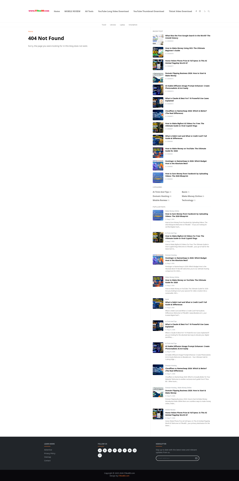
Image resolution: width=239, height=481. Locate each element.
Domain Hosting (171, 255)
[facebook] (196, 11)
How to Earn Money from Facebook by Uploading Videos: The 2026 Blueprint (186, 174)
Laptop (122, 25)
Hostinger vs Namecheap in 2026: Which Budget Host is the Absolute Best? (186, 162)
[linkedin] (110, 450)
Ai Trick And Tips (171, 233)
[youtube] (120, 450)
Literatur (113, 25)
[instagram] (200, 11)
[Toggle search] (209, 11)
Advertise (48, 450)
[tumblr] (105, 450)
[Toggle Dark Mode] (205, 11)
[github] (100, 455)
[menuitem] (57, 11)
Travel (104, 25)
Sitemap (47, 457)
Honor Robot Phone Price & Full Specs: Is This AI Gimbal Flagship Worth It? (186, 62)
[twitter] (130, 450)
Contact (47, 460)
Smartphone (133, 25)
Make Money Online (172, 211)
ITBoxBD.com (124, 476)
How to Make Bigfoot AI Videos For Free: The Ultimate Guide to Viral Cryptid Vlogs (184, 124)
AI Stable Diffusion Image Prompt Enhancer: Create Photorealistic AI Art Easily (187, 87)
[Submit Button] (196, 458)
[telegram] (100, 450)
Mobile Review (170, 410)
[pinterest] (115, 450)
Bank (167, 299)
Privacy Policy (49, 453)
